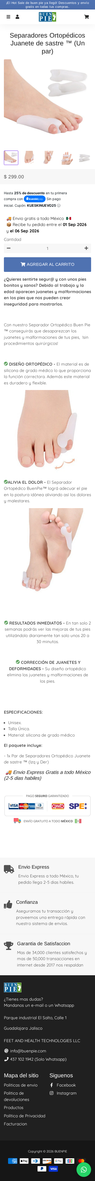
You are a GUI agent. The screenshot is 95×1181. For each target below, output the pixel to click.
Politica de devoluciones (16, 1096)
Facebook (66, 1085)
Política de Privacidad (24, 1115)
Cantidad (12, 239)
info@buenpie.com (27, 1050)
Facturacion (15, 1123)
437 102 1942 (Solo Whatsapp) (37, 1059)
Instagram (66, 1093)
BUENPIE (61, 1151)
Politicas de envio (21, 1085)
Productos (13, 1107)
